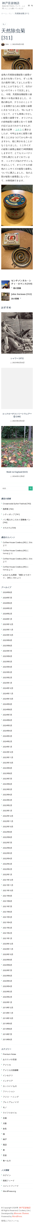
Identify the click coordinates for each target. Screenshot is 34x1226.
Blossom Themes (21, 1213)
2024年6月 (7, 720)
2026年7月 (7, 598)
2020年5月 (7, 981)
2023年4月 (7, 795)
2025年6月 (7, 656)
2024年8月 (7, 710)
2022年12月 (8, 816)
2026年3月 (7, 608)
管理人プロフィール (10, 1221)
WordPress (17, 1216)
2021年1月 (7, 938)
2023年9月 (7, 768)
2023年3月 (7, 800)
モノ (4, 24)
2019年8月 (7, 1029)
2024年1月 (7, 747)
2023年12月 (8, 752)
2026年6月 (7, 603)
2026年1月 (7, 619)
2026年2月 (7, 614)
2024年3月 (7, 736)
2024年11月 (8, 694)
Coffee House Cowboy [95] (14, 542)
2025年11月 (8, 630)
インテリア (8, 1081)
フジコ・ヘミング (11, 1097)
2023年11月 (8, 757)
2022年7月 (7, 843)
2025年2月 (7, 678)
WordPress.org (9, 1191)
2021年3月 (7, 928)
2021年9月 (7, 896)
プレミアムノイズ (11, 1102)
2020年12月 (8, 944)
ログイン (7, 1175)
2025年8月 (7, 646)
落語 (5, 1145)
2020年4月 (7, 986)
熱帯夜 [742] (8, 509)
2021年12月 (8, 880)
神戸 (5, 1139)
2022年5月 (7, 853)
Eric (30, 542)
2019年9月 (7, 1024)
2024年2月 (7, 742)
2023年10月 (8, 763)
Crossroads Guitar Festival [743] (17, 504)
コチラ (18, 130)
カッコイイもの (10, 1086)
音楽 (5, 1155)
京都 (5, 1118)
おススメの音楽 (10, 1060)
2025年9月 (7, 640)
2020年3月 (7, 992)
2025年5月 (7, 662)
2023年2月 (7, 805)
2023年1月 (7, 811)
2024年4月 (7, 731)
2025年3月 (7, 672)
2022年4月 (7, 859)
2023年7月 (7, 779)
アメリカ (7, 1065)
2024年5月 (7, 726)
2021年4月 (7, 922)
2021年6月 (7, 912)
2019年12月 (8, 1008)
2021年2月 (7, 933)
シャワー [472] (17, 358)
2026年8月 (7, 592)
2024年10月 (8, 699)
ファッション (9, 1091)
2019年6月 (7, 1040)
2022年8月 (7, 837)
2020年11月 (8, 949)
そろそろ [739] (9, 528)
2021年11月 (8, 885)
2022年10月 (8, 827)
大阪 (5, 1123)
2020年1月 (7, 1002)
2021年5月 (7, 917)
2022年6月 (7, 848)
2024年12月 (8, 688)
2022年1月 (7, 875)
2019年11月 (8, 1013)
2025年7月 (7, 651)
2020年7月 (7, 970)
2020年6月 (7, 976)
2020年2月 (7, 997)
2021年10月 (8, 891)
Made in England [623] (17, 472)
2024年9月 (7, 704)
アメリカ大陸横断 (11, 1070)
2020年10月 (8, 954)
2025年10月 (8, 635)
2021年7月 (7, 907)
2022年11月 (8, 821)
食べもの (7, 1161)
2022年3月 (7, 864)
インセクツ (8, 1075)
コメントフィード (11, 1186)
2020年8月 (7, 965)
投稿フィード (9, 1181)
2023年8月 (7, 773)
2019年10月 (8, 1018)
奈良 (5, 1129)
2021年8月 (7, 901)
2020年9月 (7, 960)
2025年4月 (7, 667)
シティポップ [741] (11, 514)
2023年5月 (7, 789)
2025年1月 (7, 683)
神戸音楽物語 (10, 3)
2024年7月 (7, 715)
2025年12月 (8, 624)
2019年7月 (7, 1034)
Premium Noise (9, 1054)
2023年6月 (7, 784)
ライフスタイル (10, 1113)
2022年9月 (7, 832)
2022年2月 (7, 869)
